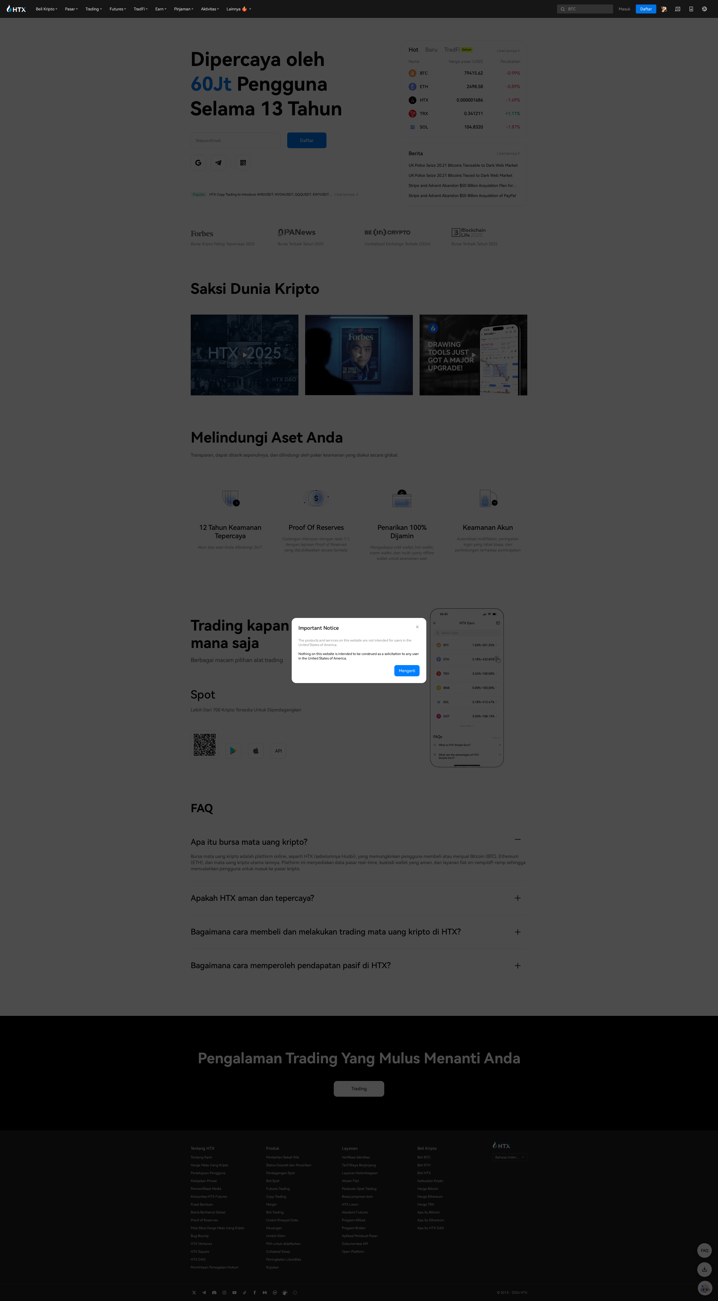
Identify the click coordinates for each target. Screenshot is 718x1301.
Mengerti (407, 670)
